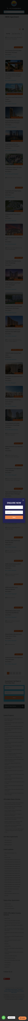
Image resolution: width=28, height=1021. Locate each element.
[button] (23, 500)
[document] (14, 510)
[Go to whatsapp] (3, 1017)
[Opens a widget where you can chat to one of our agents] (22, 1018)
